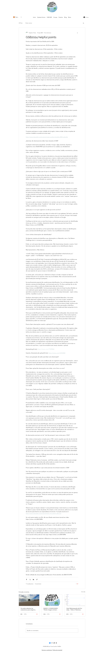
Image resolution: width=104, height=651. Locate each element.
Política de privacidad (57, 650)
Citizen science (28, 23)
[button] (83, 23)
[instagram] (56, 643)
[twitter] (54, 643)
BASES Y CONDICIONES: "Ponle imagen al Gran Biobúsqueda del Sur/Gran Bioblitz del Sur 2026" (51, 609)
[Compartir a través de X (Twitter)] (30, 579)
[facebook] (52, 643)
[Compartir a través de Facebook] (26, 579)
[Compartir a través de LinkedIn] (33, 579)
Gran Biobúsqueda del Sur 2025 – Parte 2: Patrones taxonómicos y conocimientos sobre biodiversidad (74, 609)
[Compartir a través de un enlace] (37, 579)
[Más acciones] (77, 33)
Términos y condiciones (47, 650)
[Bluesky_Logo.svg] (50, 643)
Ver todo (83, 591)
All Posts (20, 23)
